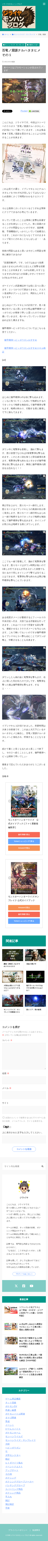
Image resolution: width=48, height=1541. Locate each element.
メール (6, 1088)
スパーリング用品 (14, 1489)
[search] (42, 1166)
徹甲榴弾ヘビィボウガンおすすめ (20, 340)
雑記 (7, 1500)
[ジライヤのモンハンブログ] (18, 17)
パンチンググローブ (15, 1485)
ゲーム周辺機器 (13, 1399)
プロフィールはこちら (23, 1274)
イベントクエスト (14, 1466)
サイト (5, 1103)
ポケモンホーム (13, 1433)
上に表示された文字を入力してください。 (22, 1132)
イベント (9, 1425)
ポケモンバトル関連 (15, 1414)
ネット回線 (10, 1402)
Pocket (24, 111)
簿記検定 (9, 1504)
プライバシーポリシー (17, 1530)
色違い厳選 (10, 1410)
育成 (7, 1421)
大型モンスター (13, 1455)
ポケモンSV (11, 1406)
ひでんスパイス (13, 1429)
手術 (7, 1508)
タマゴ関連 (10, 1418)
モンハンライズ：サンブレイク (20, 1440)
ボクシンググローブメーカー (19, 1482)
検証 (7, 1459)
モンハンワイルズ (14, 1436)
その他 (8, 1474)
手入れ (8, 1497)
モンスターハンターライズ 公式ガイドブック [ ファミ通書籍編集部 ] (23, 824)
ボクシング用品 (13, 1493)
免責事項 (36, 1530)
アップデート (11, 1470)
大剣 (7, 1444)
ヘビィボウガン (13, 1448)
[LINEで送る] (34, 111)
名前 (5, 1073)
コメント (7, 1040)
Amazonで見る (24, 848)
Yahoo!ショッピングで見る (24, 841)
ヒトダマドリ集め (14, 1463)
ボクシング (10, 1478)
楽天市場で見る (24, 834)
